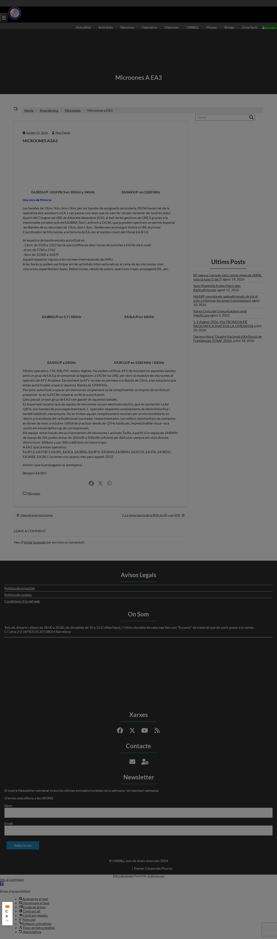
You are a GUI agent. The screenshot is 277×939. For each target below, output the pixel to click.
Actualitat (83, 27)
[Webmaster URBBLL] (144, 761)
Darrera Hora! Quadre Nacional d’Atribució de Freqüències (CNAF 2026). (227, 338)
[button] (1, 884)
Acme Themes (183, 868)
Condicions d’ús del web (22, 601)
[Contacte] (132, 761)
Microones (33, 493)
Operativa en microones (37, 515)
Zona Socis (250, 27)
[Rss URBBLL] (157, 730)
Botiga (229, 27)
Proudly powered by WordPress (107, 868)
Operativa (149, 27)
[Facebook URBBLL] (91, 483)
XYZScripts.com (156, 876)
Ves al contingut (12, 879)
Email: (8, 823)
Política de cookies (18, 595)
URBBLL (192, 27)
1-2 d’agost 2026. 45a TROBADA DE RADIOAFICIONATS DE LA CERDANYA (223, 324)
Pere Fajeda (62, 132)
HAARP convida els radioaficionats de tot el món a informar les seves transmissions (225, 298)
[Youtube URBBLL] (144, 730)
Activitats (105, 27)
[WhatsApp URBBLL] (109, 483)
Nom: (8, 805)
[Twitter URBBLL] (100, 483)
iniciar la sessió (35, 542)
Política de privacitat (19, 588)
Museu (211, 27)
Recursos (127, 27)
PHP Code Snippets (123, 876)
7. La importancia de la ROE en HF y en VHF (151, 515)
